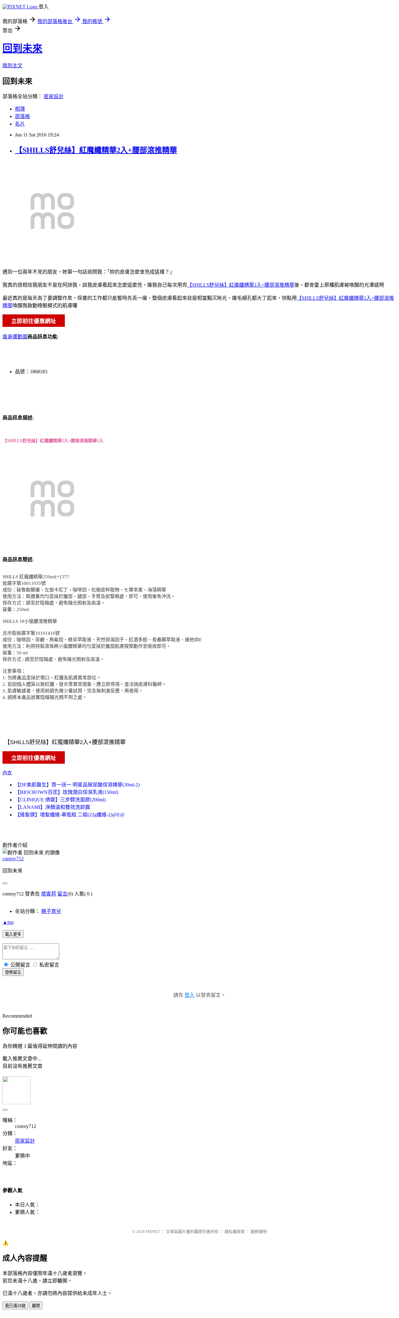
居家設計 (54, 96)
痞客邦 (48, 893)
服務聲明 (259, 1231)
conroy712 (13, 858)
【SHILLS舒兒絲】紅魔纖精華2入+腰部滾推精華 (96, 150)
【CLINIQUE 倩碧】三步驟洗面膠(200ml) (60, 799)
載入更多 (13, 934)
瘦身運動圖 (14, 336)
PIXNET (153, 1231)
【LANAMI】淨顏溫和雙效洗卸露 (52, 807)
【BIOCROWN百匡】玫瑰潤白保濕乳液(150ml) (66, 792)
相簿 (20, 109)
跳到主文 (12, 65)
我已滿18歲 (15, 1305)
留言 (62, 893)
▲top (8, 922)
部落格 (22, 116)
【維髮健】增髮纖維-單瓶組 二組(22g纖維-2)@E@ (70, 814)
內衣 (7, 772)
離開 (36, 1305)
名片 (20, 124)
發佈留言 (13, 972)
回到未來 (22, 48)
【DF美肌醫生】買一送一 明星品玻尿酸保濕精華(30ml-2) (77, 784)
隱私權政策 (234, 1231)
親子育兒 (51, 911)
